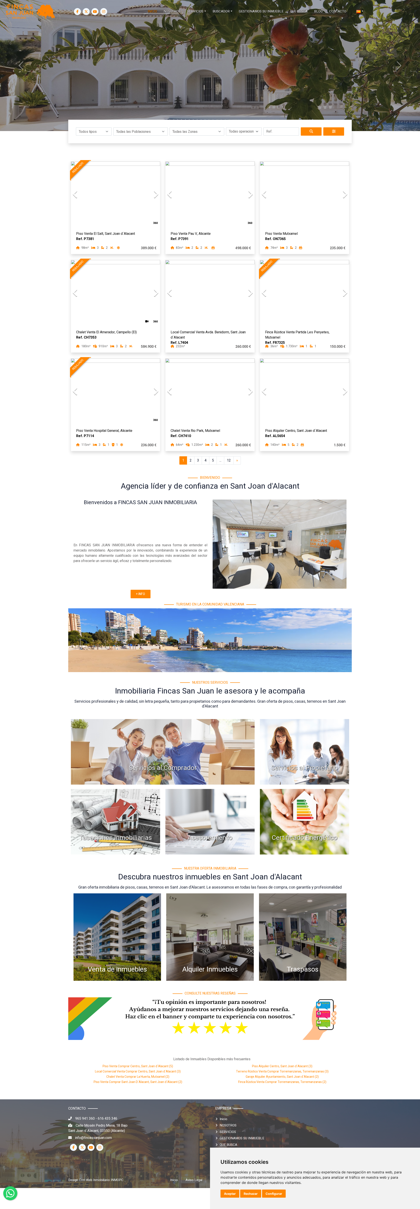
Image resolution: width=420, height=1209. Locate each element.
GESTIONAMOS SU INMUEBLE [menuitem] (261, 11)
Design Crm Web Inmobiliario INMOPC (95, 1180)
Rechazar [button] (251, 1193)
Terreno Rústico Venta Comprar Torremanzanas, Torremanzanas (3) (282, 1071)
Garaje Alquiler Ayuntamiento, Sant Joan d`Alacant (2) (282, 1076)
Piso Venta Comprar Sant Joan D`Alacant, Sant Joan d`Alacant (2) (138, 1082)
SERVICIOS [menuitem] (195, 11)
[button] (94, 131)
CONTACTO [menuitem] (337, 11)
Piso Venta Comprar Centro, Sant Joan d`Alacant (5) (138, 1066)
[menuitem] (359, 11)
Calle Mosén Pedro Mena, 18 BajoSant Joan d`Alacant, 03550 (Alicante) (98, 1128)
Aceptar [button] (230, 1193)
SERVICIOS (228, 1131)
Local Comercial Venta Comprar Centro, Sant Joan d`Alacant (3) (138, 1071)
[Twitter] (86, 11)
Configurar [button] (274, 1193)
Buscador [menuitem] (221, 11)
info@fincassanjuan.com (93, 1137)
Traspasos (302, 969)
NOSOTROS (228, 1125)
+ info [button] (140, 594)
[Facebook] (77, 11)
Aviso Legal (194, 1180)
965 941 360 (85, 1118)
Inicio (223, 1119)
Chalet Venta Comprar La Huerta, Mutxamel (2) (137, 1076)
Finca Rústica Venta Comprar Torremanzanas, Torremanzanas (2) (282, 1082)
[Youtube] (94, 11)
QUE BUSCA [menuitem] (299, 11)
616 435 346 (107, 1118)
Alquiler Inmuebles (210, 969)
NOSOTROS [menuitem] (172, 11)
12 (229, 460)
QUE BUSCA (228, 1144)
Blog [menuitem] (318, 11)
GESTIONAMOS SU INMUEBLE (242, 1138)
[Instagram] (103, 11)
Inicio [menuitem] (152, 11)
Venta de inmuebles (117, 969)
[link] (30, 11)
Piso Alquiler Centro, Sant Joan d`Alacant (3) (282, 1066)
